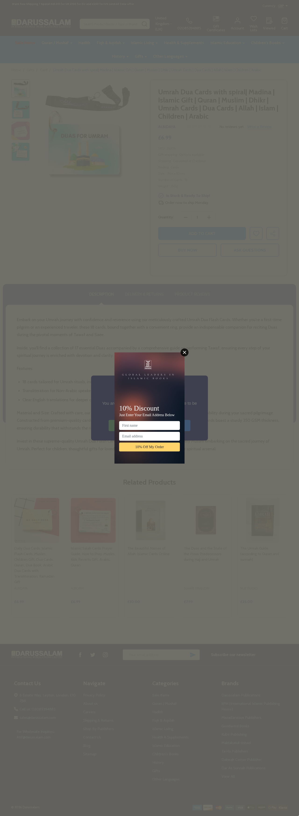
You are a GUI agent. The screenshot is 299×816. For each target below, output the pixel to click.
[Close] (185, 352)
